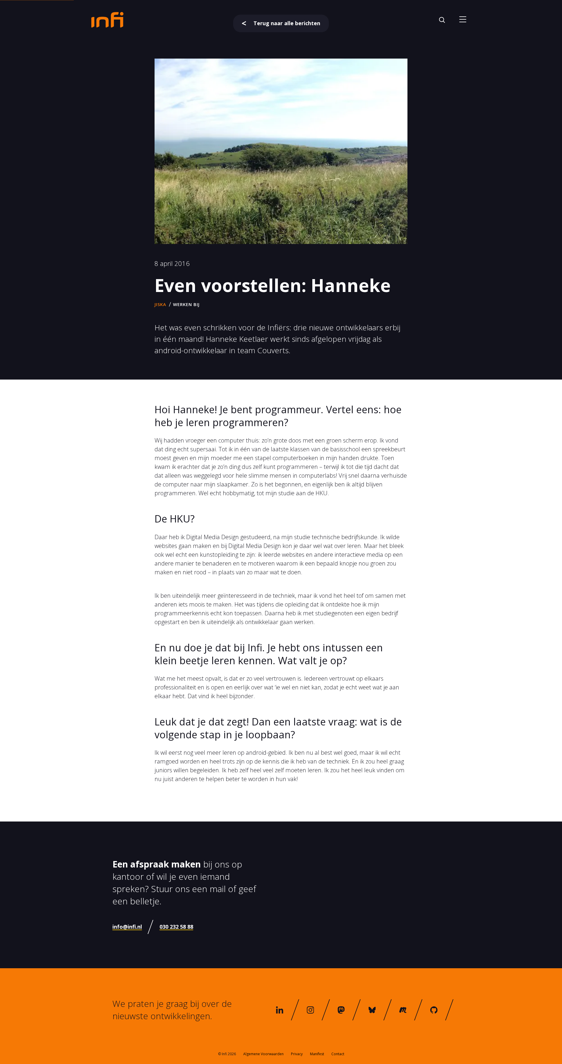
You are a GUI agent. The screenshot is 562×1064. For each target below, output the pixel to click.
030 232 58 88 (176, 926)
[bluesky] (372, 1009)
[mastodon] (341, 1009)
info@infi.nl (127, 926)
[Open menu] (463, 20)
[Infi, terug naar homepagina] (107, 19)
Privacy (297, 1053)
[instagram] (311, 1009)
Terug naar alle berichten (286, 23)
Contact (337, 1053)
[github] (434, 1009)
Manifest (317, 1053)
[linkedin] (280, 1009)
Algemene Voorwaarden (263, 1053)
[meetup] (403, 1009)
